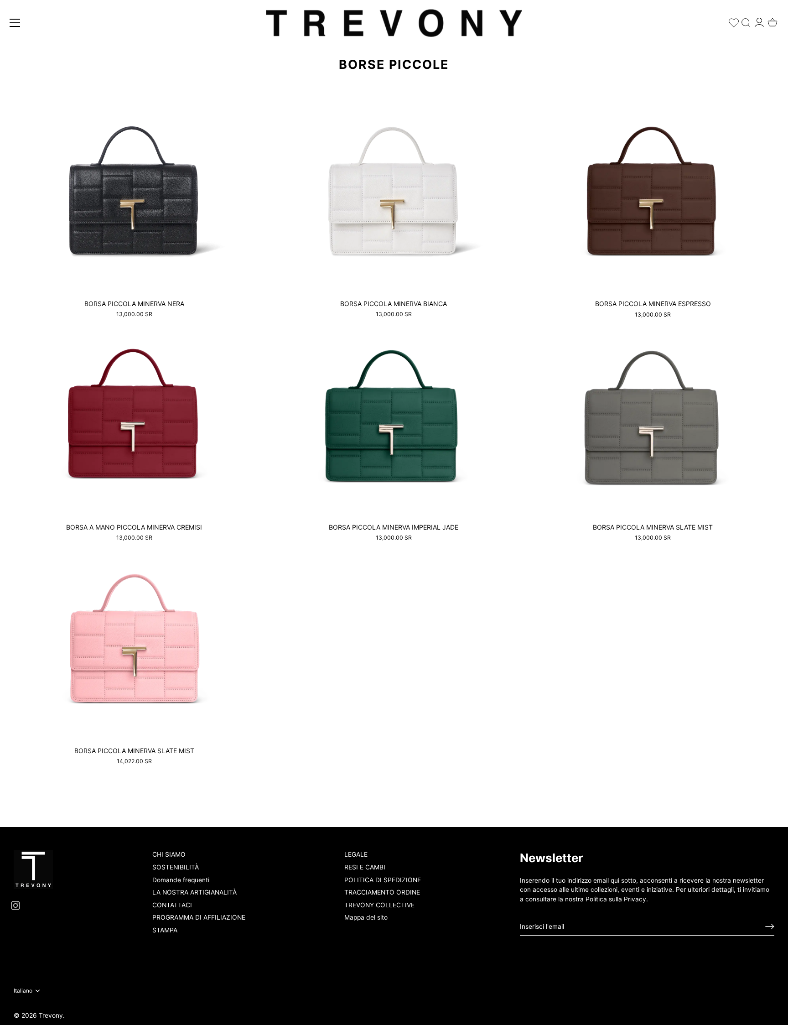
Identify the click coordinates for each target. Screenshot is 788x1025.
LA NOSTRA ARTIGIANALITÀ (194, 892)
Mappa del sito (366, 917)
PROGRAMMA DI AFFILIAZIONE (198, 917)
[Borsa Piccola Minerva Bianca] (394, 194)
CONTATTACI (172, 905)
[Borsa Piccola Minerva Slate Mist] (653, 418)
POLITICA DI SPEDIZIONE (382, 880)
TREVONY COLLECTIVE (379, 905)
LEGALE (356, 854)
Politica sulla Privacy (616, 899)
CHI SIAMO (169, 854)
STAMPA (164, 930)
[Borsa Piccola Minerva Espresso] (653, 194)
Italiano (23, 991)
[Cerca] (746, 20)
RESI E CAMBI (364, 867)
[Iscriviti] (769, 926)
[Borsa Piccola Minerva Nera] (134, 194)
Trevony (51, 1015)
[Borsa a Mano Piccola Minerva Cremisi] (134, 418)
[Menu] (15, 23)
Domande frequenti (180, 880)
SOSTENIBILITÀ (175, 867)
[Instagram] (15, 905)
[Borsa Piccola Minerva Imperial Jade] (394, 418)
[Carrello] (772, 19)
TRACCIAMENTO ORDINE (382, 892)
